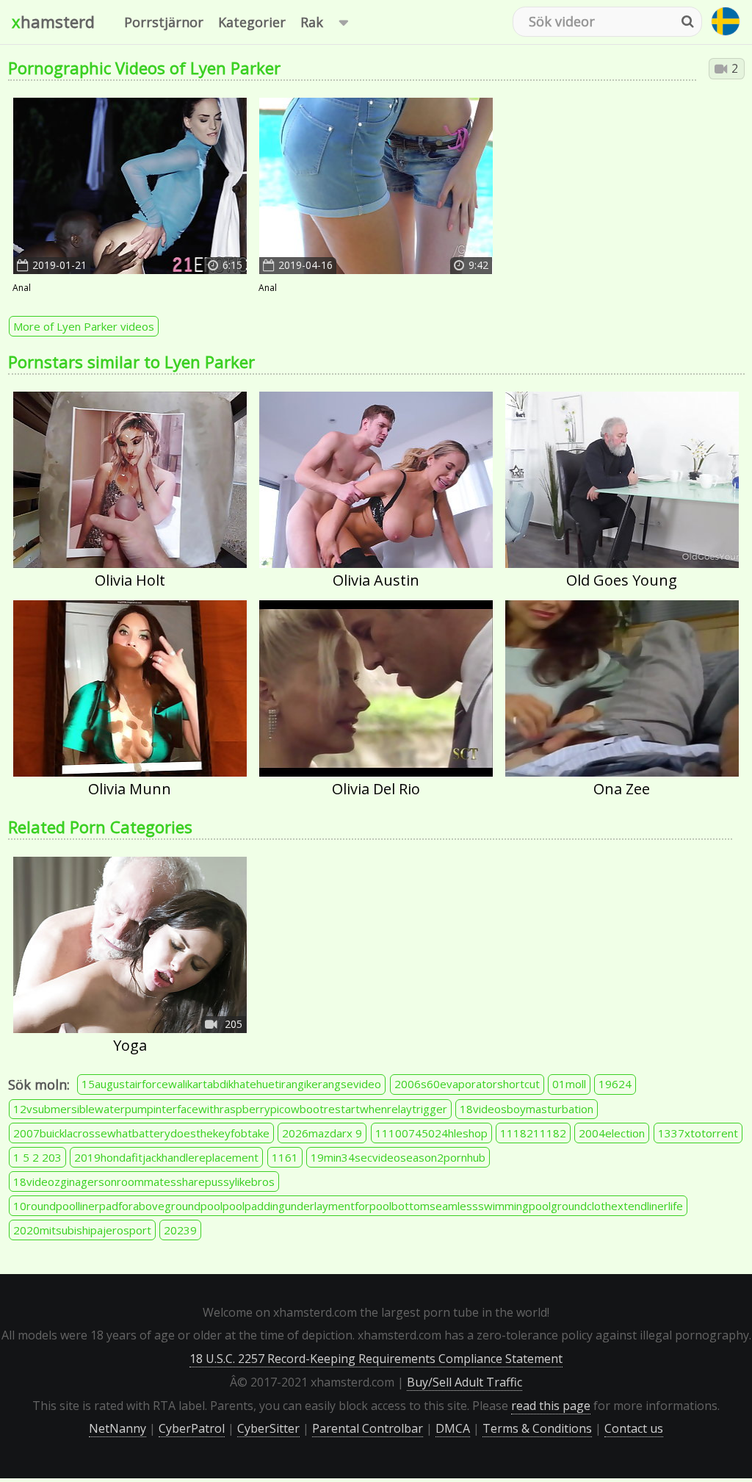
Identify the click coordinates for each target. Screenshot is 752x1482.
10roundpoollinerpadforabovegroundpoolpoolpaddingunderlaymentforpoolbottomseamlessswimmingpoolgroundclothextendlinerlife (348, 1205)
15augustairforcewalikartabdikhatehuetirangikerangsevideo (231, 1083)
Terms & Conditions (537, 1428)
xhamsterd (53, 21)
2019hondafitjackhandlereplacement (166, 1157)
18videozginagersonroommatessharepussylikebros (144, 1181)
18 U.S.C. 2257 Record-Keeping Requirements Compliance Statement (376, 1358)
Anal (21, 287)
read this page (550, 1406)
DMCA (452, 1428)
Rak (311, 22)
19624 (615, 1083)
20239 (180, 1230)
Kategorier (252, 22)
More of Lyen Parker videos (83, 326)
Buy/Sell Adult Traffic (464, 1382)
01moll (569, 1083)
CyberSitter (268, 1428)
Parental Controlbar (367, 1428)
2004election (612, 1133)
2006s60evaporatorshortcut (467, 1083)
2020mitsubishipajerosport (82, 1230)
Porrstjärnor (163, 22)
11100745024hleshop (431, 1133)
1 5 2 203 (37, 1157)
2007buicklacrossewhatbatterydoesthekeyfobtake (141, 1133)
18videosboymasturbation (526, 1108)
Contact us (633, 1428)
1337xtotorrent (698, 1133)
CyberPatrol (192, 1428)
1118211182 (533, 1133)
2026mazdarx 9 (322, 1133)
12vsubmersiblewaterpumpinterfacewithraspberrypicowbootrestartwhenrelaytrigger (230, 1108)
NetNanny (117, 1428)
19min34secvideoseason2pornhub (398, 1157)
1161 (285, 1157)
